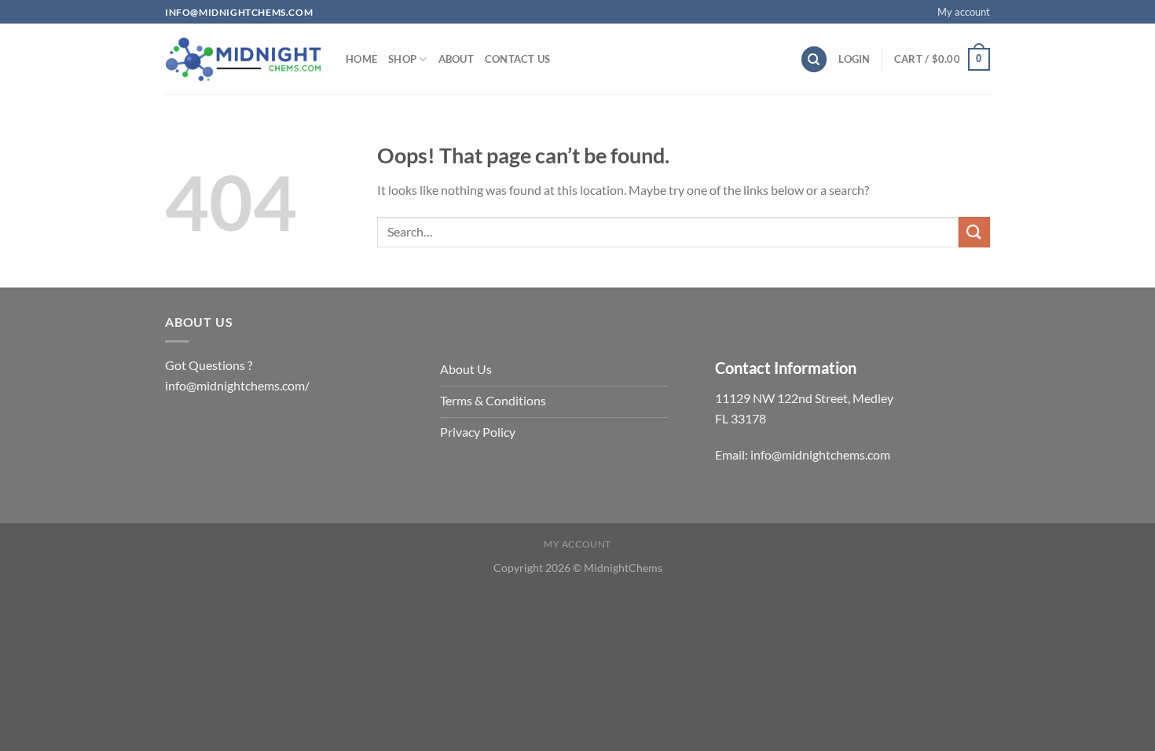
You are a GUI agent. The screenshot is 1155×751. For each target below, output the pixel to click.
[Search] (814, 59)
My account (963, 11)
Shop (402, 59)
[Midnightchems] (243, 59)
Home (361, 59)
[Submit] (974, 232)
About (456, 59)
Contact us (518, 59)
